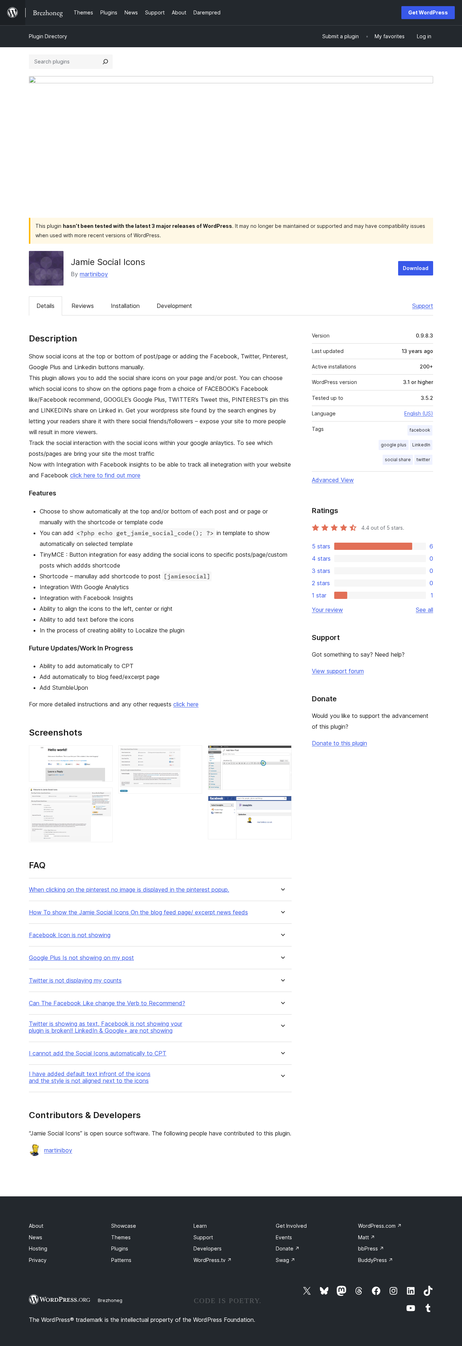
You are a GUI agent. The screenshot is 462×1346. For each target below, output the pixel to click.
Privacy (38, 1260)
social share (398, 459)
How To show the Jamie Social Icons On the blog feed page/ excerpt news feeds (138, 912)
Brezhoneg (110, 1300)
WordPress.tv (212, 1260)
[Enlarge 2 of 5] (102, 797)
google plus (393, 444)
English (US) (418, 413)
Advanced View (333, 480)
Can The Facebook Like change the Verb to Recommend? (107, 1003)
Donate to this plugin (339, 743)
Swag (285, 1260)
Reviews (82, 305)
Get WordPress (428, 12)
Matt (366, 1237)
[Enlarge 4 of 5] (282, 755)
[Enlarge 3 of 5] (192, 755)
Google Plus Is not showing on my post (81, 957)
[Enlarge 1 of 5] (102, 755)
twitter (423, 459)
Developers (207, 1248)
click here (186, 704)
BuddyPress (375, 1260)
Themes (121, 1237)
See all (424, 609)
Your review (327, 609)
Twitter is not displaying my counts (75, 980)
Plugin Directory (48, 36)
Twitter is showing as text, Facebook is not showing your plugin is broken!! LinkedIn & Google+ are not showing (105, 1027)
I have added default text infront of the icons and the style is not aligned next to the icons (90, 1077)
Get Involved (291, 1226)
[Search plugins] (105, 61)
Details (45, 305)
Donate (288, 1248)
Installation (125, 305)
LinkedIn (421, 444)
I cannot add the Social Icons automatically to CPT (97, 1053)
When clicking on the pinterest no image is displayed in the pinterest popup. (129, 889)
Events (284, 1237)
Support (422, 305)
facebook (420, 430)
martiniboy (94, 274)
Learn (200, 1226)
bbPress (371, 1248)
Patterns (121, 1260)
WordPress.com (380, 1226)
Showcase (123, 1226)
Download (415, 268)
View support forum (338, 671)
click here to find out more (105, 475)
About (36, 1226)
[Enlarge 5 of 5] (282, 805)
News (35, 1237)
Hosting (38, 1248)
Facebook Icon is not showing (69, 935)
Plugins (119, 1248)
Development (174, 305)
